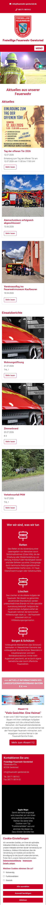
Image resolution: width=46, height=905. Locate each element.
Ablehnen (23, 900)
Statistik (9, 880)
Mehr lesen (10, 167)
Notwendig (10, 872)
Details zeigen (9, 863)
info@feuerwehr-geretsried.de (24, 4)
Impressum (27, 861)
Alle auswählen (23, 886)
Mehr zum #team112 (23, 742)
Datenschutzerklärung (12, 861)
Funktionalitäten (12, 876)
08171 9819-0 (24, 9)
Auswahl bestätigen (23, 893)
